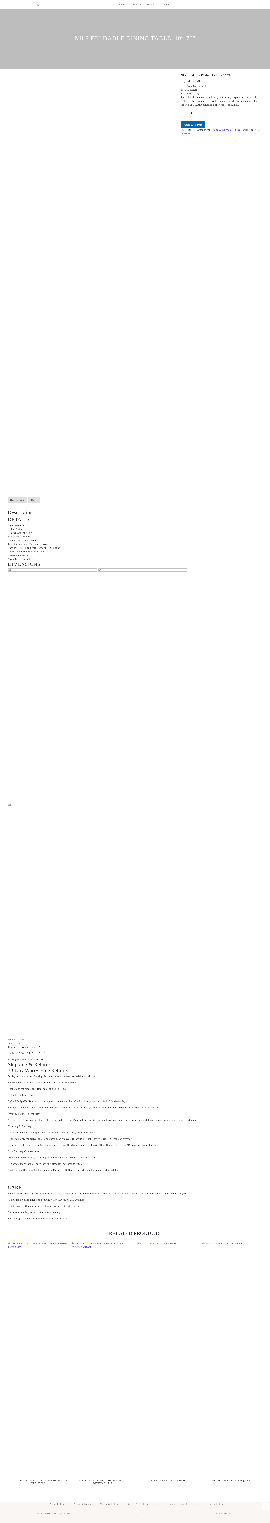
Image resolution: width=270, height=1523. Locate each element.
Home (122, 4)
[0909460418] (265, 1498)
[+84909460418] (265, 1489)
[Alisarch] (38, 4)
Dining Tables (240, 130)
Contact (166, 4)
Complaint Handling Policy (182, 1504)
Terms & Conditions (223, 1513)
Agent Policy (57, 1504)
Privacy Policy (215, 1504)
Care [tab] (34, 500)
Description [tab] (17, 500)
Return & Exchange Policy (143, 1504)
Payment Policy (82, 1504)
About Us (136, 4)
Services (151, 4)
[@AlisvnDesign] (265, 1506)
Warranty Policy (109, 1504)
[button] (135, 519)
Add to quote (193, 124)
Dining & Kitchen (221, 130)
